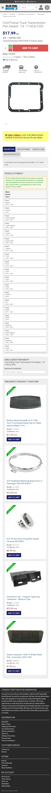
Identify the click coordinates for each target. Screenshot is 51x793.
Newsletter (5, 784)
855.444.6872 (21, 1)
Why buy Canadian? (8, 731)
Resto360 (5, 722)
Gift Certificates (7, 763)
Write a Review (29, 56)
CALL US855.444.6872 (38, 71)
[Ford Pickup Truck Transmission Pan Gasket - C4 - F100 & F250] (25, 97)
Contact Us (32, 1)
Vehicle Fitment (23, 149)
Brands (4, 761)
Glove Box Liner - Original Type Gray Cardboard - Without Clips (23, 598)
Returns (4, 752)
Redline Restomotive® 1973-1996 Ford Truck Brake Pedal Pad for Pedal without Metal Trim (24, 423)
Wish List (5, 781)
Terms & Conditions (8, 740)
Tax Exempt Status (8, 729)
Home (5, 14)
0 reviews (17, 56)
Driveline (12, 14)
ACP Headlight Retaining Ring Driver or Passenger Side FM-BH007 (24, 482)
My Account (6, 777)
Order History (6, 779)
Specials (4, 765)
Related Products (12, 154)
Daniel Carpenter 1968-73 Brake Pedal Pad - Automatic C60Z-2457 (24, 655)
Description (9, 149)
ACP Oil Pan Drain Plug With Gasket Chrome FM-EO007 (23, 540)
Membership (6, 786)
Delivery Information (8, 736)
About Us (5, 733)
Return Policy (6, 724)
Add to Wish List (11, 59)
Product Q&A (38, 149)
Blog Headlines (7, 768)
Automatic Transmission (26, 14)
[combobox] (25, 372)
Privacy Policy (6, 738)
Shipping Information (9, 726)
